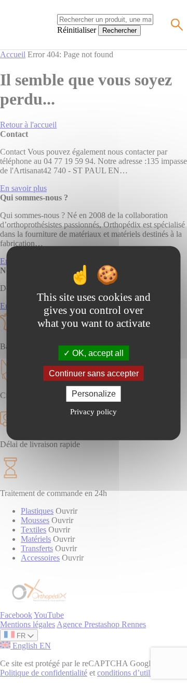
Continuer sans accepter (94, 373)
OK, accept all (97, 353)
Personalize (94, 393)
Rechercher (119, 30)
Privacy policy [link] (93, 411)
